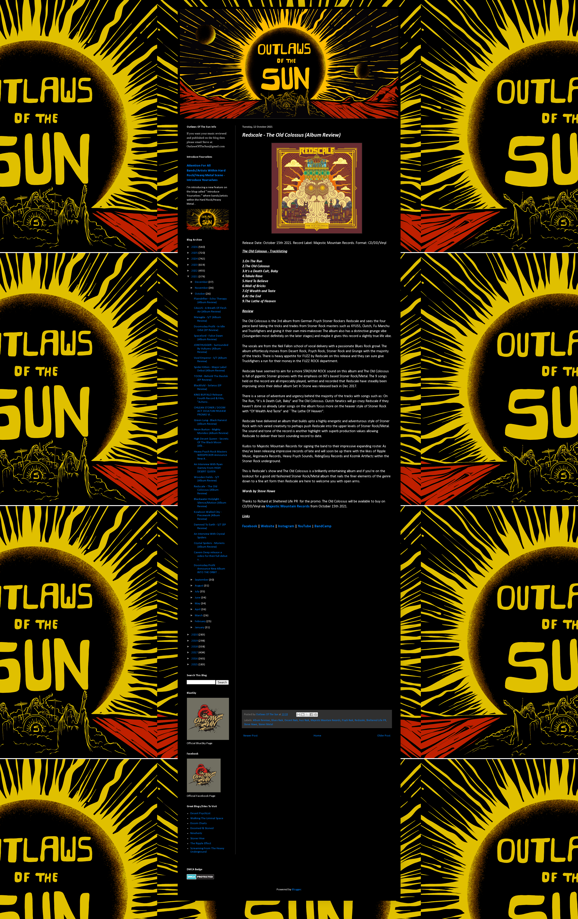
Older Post (383, 735)
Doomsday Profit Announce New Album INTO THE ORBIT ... (209, 569)
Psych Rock (347, 720)
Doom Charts (198, 823)
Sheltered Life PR (376, 720)
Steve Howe (250, 724)
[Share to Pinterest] (315, 714)
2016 (194, 658)
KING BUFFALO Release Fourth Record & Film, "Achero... (209, 398)
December (201, 282)
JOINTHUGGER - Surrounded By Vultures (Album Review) (211, 349)
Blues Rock (277, 720)
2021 (194, 276)
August (199, 585)
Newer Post (250, 735)
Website (267, 526)
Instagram (286, 526)
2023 (194, 264)
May (198, 603)
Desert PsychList (200, 813)
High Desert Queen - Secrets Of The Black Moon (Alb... (211, 442)
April (198, 609)
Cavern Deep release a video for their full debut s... (210, 556)
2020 (194, 634)
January (200, 627)
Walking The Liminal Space (206, 818)
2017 (194, 652)
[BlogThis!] (303, 714)
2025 (194, 252)
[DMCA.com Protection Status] (200, 878)
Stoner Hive (197, 838)
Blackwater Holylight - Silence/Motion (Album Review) (210, 503)
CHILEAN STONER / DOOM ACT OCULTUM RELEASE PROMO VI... (210, 411)
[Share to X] (307, 714)
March (199, 615)
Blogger (296, 889)
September (202, 579)
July (197, 591)
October (200, 293)
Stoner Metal (266, 724)
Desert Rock (291, 720)
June (198, 597)
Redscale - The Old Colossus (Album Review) (206, 490)
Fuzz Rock (304, 720)
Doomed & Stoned (202, 828)
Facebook (249, 526)
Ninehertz (196, 833)
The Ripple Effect (200, 843)
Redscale (360, 720)
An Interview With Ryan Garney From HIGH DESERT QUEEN (208, 468)
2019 (194, 640)
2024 (194, 258)
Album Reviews (261, 720)
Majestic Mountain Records (288, 506)
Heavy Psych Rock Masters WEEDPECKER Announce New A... (210, 455)
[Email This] (298, 714)
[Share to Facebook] (311, 714)
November (202, 287)
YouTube (304, 526)
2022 (194, 270)
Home (317, 735)
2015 (194, 664)
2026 (194, 247)
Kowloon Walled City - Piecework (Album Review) (207, 515)
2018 (194, 646)
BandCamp (323, 526)
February (200, 621)
